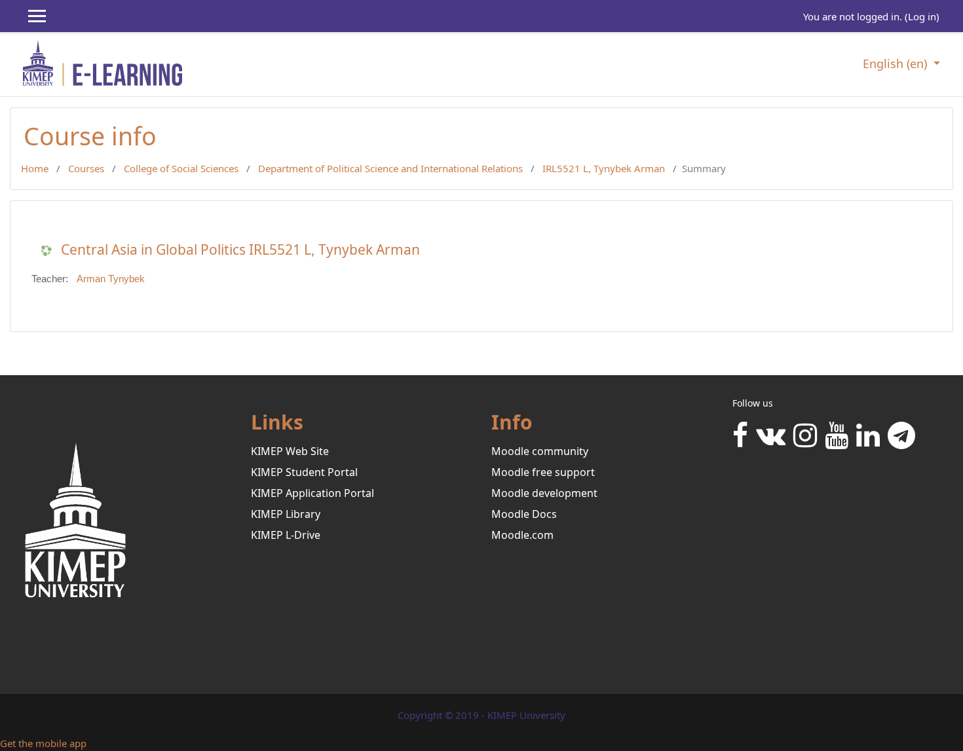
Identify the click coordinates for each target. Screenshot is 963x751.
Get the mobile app (43, 743)
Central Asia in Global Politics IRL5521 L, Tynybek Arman (240, 250)
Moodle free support (543, 472)
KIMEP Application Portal (312, 493)
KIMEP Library (285, 514)
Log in (922, 16)
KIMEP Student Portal (304, 472)
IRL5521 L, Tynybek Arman (603, 168)
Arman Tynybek (111, 278)
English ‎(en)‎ (896, 63)
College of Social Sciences (181, 168)
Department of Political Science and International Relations (390, 168)
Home (34, 168)
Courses (86, 168)
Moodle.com (522, 535)
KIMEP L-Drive (285, 535)
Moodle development (544, 493)
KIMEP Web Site (290, 451)
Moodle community (539, 451)
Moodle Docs (524, 514)
